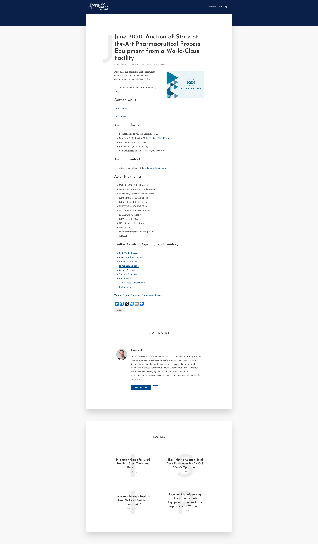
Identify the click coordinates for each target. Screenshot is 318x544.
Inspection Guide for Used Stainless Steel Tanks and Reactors (133, 463)
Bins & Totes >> (126, 278)
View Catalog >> (121, 108)
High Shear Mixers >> (129, 266)
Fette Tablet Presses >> (130, 253)
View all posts (141, 388)
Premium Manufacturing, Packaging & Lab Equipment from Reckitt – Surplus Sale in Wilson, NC (185, 500)
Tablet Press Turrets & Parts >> (133, 283)
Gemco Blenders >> (128, 270)
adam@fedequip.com (155, 168)
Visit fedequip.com (214, 7)
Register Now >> (122, 117)
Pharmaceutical (160, 64)
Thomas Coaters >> (128, 274)
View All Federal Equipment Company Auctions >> (138, 295)
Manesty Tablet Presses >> (131, 257)
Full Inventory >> (127, 287)
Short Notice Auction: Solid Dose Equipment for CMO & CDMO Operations (185, 463)
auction (119, 310)
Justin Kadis (122, 64)
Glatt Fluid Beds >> (128, 262)
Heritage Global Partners (160, 138)
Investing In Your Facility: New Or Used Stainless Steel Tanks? (133, 500)
